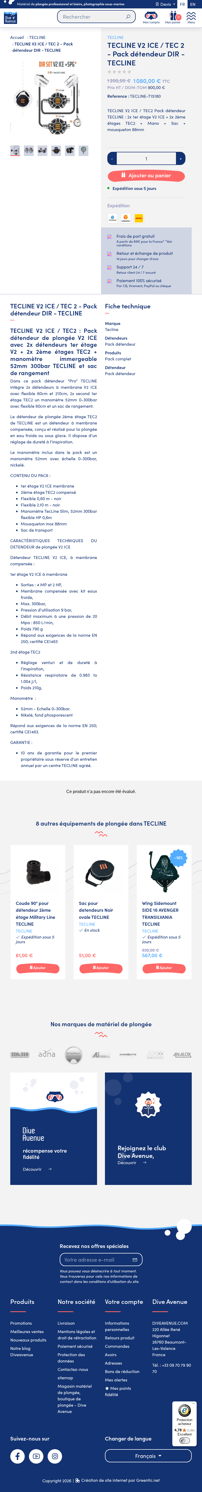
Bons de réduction (122, 1371)
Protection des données (71, 1358)
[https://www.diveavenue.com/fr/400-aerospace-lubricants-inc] (100, 1055)
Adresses (113, 1363)
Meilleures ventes (27, 1331)
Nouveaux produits (28, 1340)
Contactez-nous (73, 1369)
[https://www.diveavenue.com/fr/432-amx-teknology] (155, 1055)
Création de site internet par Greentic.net (120, 1480)
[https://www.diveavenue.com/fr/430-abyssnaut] (73, 1055)
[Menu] (193, 1404)
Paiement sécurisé (75, 1346)
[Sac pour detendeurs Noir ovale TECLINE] (101, 912)
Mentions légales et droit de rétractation (77, 1334)
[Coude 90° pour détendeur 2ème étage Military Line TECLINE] (38, 912)
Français (146, 1455)
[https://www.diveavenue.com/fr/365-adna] (47, 1055)
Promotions (21, 1323)
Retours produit (119, 1337)
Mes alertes (116, 1379)
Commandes (117, 1346)
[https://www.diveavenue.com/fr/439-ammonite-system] (128, 1055)
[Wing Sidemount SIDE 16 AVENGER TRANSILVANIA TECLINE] (164, 912)
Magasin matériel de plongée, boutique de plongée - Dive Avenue (75, 1398)
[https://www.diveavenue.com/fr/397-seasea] (19, 1055)
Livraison (66, 1323)
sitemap (65, 1377)
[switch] (184, 1440)
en (192, 4)
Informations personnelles (117, 1326)
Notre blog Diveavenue (21, 1351)
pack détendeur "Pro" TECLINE (64, 381)
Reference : (118, 96)
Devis (165, 4)
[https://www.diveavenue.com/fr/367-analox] (182, 1055)
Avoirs (111, 1354)
